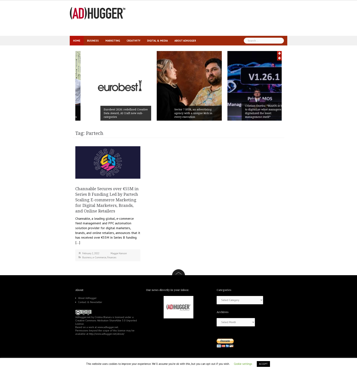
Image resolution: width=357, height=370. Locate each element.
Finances (111, 257)
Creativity (133, 40)
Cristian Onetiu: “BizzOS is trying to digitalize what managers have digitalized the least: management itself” (256, 111)
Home (76, 40)
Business (93, 40)
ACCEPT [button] (263, 364)
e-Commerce (99, 257)
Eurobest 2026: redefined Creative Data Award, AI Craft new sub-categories (115, 113)
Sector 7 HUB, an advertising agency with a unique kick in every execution (183, 113)
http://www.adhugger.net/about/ (106, 333)
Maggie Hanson (119, 253)
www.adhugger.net (107, 327)
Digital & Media (157, 40)
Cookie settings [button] (243, 364)
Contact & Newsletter (90, 302)
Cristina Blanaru (103, 317)
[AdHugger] (98, 13)
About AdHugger (185, 40)
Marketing (112, 40)
